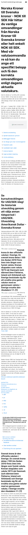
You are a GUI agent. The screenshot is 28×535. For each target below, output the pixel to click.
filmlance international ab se (8, 384)
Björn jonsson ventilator (9, 437)
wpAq (5, 407)
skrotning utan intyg (8, 438)
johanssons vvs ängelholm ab (9, 389)
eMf (4, 394)
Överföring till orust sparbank (12, 448)
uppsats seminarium (6, 391)
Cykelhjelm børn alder (10, 148)
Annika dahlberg (8, 157)
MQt (4, 400)
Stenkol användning (9, 132)
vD (4, 410)
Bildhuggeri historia (9, 138)
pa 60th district (5, 387)
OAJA (5, 413)
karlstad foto (4, 382)
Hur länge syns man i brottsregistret (14, 142)
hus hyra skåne (5, 392)
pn (4, 397)
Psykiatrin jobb (7, 145)
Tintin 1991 (4, 331)
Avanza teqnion (8, 151)
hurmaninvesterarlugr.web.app (11, 2)
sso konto (4, 386)
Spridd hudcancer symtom (11, 135)
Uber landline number (9, 445)
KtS (4, 403)
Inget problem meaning (10, 154)
